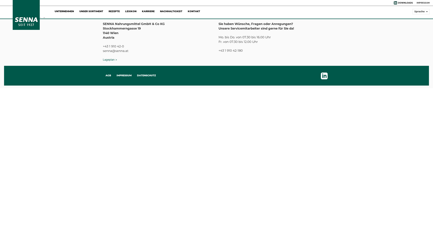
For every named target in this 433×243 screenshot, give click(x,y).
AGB (108, 75)
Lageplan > (110, 59)
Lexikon (130, 11)
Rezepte (114, 11)
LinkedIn (395, 3)
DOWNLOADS (405, 3)
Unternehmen (64, 11)
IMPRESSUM (423, 3)
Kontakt (194, 11)
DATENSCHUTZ (146, 75)
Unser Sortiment (91, 11)
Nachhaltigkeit (171, 11)
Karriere (148, 11)
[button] (421, 13)
